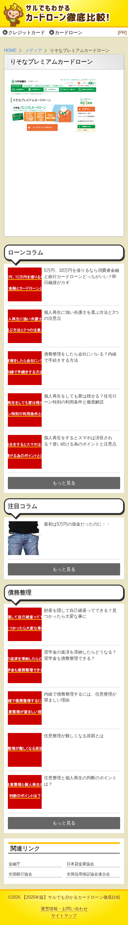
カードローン (68, 32)
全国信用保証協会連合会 (88, 874)
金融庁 (14, 864)
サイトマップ (64, 916)
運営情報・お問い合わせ (64, 909)
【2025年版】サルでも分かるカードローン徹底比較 (71, 897)
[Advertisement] (64, 186)
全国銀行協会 (20, 874)
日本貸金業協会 (80, 864)
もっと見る (64, 482)
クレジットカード (26, 32)
